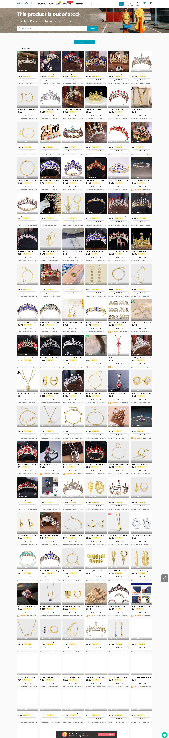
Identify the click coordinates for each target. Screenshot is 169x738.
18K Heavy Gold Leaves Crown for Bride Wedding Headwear (96, 180)
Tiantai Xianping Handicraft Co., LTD (118, 332)
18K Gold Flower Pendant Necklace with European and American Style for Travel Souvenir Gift (50, 429)
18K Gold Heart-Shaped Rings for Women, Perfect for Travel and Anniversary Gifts (50, 251)
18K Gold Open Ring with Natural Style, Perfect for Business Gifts (73, 287)
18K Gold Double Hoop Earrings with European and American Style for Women (118, 677)
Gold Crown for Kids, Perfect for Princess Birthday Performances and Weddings (141, 251)
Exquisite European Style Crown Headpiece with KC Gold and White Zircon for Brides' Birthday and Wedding (73, 500)
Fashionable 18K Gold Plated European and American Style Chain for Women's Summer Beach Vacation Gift (96, 429)
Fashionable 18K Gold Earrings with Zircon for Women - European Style (141, 642)
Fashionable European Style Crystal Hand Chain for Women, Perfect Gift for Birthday (118, 713)
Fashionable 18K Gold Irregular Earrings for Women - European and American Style (141, 571)
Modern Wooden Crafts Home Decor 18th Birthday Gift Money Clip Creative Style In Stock (118, 322)
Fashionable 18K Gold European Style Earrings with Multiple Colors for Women (118, 642)
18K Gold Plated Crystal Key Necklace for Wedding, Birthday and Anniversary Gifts (119, 358)
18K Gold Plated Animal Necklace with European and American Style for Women (27, 677)
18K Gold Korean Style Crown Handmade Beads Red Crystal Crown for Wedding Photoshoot (119, 145)
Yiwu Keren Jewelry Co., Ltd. (117, 438)
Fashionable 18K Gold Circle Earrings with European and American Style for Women (73, 677)
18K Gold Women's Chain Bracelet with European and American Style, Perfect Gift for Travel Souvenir (27, 145)
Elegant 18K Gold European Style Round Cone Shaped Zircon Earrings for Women (118, 571)
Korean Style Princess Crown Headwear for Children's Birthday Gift (27, 571)
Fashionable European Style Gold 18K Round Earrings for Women (141, 393)
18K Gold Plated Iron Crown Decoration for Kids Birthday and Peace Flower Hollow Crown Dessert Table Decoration (96, 109)
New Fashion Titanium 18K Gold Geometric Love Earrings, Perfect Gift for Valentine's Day (141, 535)
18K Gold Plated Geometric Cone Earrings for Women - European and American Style (50, 677)
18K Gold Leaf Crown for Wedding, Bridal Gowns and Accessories (73, 393)
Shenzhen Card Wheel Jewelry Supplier (141, 119)
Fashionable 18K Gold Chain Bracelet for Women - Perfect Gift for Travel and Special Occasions (119, 287)
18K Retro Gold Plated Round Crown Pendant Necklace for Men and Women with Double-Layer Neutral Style (27, 393)
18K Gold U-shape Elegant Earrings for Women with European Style (141, 713)
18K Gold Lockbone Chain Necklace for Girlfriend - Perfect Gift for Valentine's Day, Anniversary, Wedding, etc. (141, 677)
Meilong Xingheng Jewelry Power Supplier (141, 190)
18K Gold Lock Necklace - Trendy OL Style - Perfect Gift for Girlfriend (96, 358)
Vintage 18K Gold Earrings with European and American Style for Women (50, 393)
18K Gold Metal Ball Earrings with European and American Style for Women (96, 677)
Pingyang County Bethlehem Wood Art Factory (50, 154)
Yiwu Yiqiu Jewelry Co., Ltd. (25, 580)
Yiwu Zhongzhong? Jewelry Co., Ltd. (73, 438)
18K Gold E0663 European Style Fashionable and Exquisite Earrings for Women (96, 500)
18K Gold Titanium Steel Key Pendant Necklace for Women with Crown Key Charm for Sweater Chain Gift (73, 251)
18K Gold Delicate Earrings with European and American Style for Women (96, 713)
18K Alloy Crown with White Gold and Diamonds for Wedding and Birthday (50, 109)
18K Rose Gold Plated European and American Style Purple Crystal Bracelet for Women (141, 429)
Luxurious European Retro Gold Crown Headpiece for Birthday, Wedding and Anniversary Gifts (49, 180)
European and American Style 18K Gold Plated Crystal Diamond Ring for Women (50, 464)
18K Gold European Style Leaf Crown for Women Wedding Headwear (72, 74)
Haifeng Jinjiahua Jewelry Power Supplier (118, 367)
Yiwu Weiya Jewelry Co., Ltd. (49, 509)
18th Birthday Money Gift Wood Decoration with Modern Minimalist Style (50, 145)
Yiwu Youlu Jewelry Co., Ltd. (25, 83)
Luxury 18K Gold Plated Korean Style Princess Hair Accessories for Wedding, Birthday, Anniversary (50, 535)
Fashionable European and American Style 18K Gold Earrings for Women (96, 535)
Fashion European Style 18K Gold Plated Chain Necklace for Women (119, 464)
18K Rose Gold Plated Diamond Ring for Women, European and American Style (27, 606)
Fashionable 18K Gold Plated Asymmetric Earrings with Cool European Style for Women (50, 713)
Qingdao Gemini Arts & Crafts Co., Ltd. (96, 296)
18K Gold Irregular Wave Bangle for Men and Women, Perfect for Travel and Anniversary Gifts (141, 287)
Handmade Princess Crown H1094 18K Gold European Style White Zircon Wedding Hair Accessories (96, 145)
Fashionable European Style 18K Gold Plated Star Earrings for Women (141, 464)
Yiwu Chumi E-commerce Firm (95, 580)
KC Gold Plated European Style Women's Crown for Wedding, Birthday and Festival (73, 180)
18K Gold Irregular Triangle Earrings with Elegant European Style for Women (27, 535)
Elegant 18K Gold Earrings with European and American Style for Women (141, 500)
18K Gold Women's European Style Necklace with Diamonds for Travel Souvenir (73, 713)
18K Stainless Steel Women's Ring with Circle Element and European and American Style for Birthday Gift (95, 287)
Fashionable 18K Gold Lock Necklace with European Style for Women (118, 535)
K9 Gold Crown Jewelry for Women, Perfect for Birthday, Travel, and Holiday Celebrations (50, 216)
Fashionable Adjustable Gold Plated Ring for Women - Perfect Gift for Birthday (49, 500)
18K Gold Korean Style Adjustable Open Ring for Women (95, 606)
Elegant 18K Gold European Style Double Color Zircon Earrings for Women (50, 642)
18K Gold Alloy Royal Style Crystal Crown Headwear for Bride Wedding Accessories (119, 251)
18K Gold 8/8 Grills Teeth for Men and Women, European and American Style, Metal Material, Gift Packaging (96, 571)
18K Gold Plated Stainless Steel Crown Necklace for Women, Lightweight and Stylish (72, 322)
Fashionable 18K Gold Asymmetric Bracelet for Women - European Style (73, 535)
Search (92, 28)
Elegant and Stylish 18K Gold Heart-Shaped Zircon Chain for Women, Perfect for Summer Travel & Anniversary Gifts (96, 393)
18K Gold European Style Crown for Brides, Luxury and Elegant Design (96, 74)
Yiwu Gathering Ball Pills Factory (141, 616)
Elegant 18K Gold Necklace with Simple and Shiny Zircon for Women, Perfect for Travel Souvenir (27, 642)
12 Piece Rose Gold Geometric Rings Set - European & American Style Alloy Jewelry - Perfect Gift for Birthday (118, 429)
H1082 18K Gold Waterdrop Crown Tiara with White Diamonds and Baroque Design (96, 322)
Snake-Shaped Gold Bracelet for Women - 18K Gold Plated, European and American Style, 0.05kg (73, 642)
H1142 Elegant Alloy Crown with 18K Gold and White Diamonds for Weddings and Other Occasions (141, 358)
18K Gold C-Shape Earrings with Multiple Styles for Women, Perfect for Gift (27, 109)
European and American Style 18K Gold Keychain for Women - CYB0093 (73, 571)
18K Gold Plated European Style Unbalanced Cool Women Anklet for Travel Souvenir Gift (27, 287)
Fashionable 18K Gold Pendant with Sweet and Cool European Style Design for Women (49, 606)
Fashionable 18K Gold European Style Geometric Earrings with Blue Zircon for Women (27, 713)
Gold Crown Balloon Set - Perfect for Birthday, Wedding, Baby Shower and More (141, 606)
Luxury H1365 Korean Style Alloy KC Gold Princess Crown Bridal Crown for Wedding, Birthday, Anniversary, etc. (50, 571)
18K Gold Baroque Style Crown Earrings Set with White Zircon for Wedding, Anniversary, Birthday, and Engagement (118, 74)
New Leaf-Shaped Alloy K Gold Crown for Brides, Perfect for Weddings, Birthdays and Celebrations (50, 358)
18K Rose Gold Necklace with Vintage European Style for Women (118, 393)
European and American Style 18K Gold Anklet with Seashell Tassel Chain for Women (27, 429)
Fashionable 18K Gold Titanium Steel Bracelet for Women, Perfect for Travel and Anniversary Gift (73, 429)
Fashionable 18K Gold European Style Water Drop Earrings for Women (73, 216)
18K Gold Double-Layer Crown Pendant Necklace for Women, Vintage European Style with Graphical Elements (141, 109)
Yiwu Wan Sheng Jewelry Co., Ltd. (96, 616)
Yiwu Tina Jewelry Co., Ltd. (71, 260)
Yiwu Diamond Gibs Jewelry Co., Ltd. (50, 83)
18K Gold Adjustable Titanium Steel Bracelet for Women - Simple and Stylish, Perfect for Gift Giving (141, 322)
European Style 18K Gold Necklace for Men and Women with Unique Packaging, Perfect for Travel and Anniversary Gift (27, 180)
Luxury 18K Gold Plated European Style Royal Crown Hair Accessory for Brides (73, 109)
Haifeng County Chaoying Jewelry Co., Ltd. (27, 119)
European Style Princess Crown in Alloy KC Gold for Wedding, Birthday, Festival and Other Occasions (27, 358)
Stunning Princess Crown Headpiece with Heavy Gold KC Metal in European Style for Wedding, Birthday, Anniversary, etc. (96, 464)
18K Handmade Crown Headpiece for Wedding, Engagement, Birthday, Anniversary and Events (96, 216)
